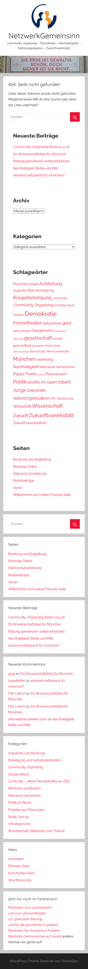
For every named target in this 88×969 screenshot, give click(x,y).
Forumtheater (27, 322)
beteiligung (44, 290)
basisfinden (16, 681)
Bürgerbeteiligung (32, 297)
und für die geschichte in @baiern (33, 925)
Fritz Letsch (16, 693)
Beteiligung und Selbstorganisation (34, 760)
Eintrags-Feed (18, 866)
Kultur (42, 351)
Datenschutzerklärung (29, 474)
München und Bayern (24, 788)
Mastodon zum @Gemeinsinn (30, 908)
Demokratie (41, 313)
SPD (53, 398)
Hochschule (52, 345)
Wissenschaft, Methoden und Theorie (36, 831)
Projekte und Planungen (26, 810)
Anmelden (16, 859)
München (20, 284)
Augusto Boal (24, 290)
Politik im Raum (19, 803)
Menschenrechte (58, 351)
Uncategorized (19, 824)
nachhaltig (45, 359)
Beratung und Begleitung (32, 459)
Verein (18, 488)
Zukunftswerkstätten (30, 423)
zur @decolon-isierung (25, 919)
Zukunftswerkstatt (51, 415)
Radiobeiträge (23, 481)
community (60, 298)
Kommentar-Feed (21, 873)
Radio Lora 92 (18, 817)
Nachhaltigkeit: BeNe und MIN (35, 168)
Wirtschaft (22, 406)
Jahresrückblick (21, 351)
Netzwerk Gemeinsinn (57, 367)
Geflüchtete (51, 323)
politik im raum (42, 382)
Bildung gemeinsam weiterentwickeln (41, 161)
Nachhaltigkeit (25, 366)
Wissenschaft (47, 406)
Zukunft (20, 415)
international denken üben (27, 719)
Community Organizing (33, 305)
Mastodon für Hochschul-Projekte (34, 931)
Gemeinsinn (42, 330)
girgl (11, 674)
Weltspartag (65, 398)
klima (33, 351)
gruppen (38, 345)
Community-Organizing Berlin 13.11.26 (41, 147)
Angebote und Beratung (26, 753)
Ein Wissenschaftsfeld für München (39, 154)
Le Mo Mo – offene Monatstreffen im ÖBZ (39, 781)
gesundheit (22, 345)
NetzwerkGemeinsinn (44, 35)
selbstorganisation (31, 398)
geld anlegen (22, 330)
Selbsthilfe (36, 390)
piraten (40, 374)
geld (66, 322)
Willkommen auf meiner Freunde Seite (42, 495)
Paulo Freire (24, 373)
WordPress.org (19, 880)
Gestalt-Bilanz (18, 774)
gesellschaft (38, 338)
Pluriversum (56, 374)
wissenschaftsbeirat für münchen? (39, 175)
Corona (60, 305)
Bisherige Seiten (25, 467)
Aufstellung (50, 283)
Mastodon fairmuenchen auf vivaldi (34, 936)
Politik (20, 382)
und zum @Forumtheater (27, 913)
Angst (33, 284)
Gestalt (58, 338)
